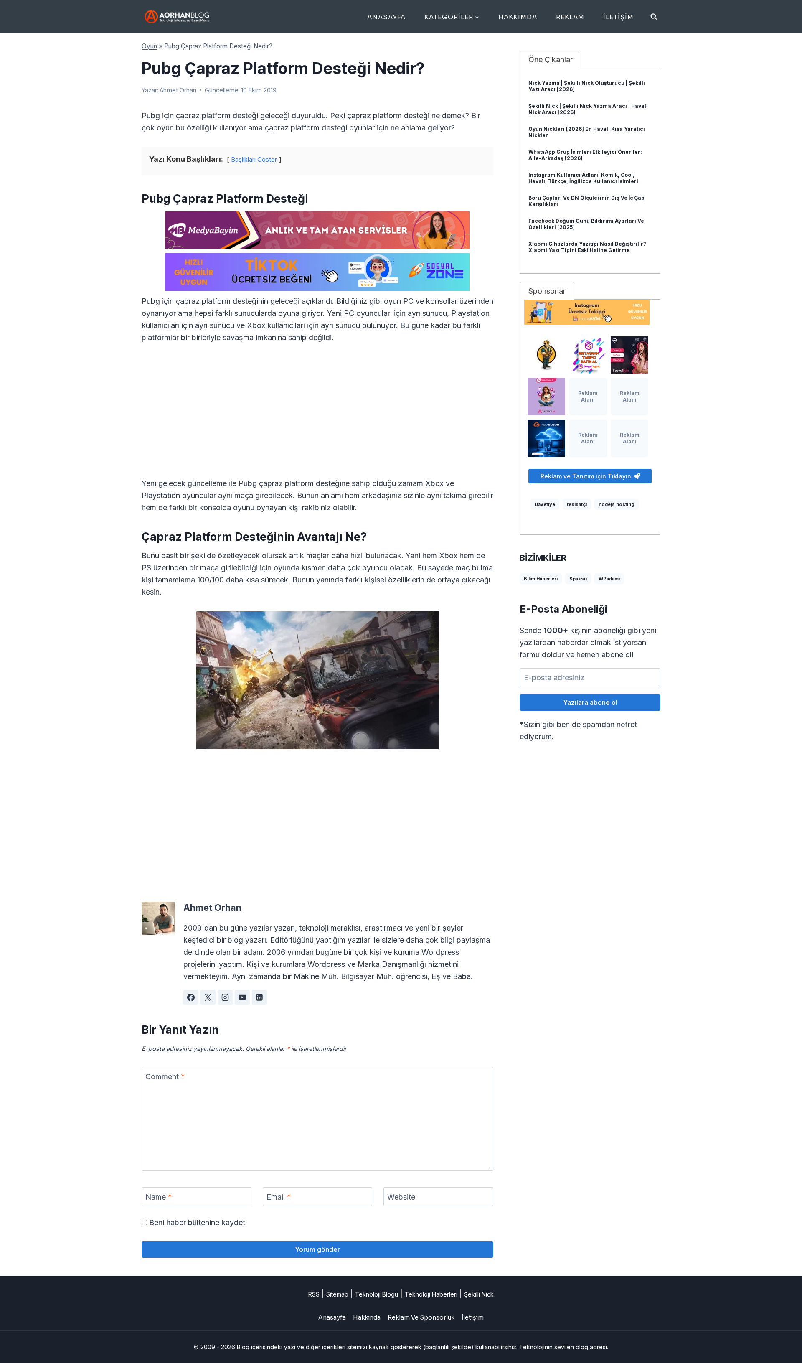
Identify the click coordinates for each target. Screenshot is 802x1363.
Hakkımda (517, 17)
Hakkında (367, 1317)
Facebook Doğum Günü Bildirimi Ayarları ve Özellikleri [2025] (586, 224)
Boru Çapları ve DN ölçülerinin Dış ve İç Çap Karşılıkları (586, 201)
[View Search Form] (653, 16)
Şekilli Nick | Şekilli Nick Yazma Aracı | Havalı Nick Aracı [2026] (588, 109)
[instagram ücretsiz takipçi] (590, 312)
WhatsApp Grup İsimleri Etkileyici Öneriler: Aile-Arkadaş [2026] (585, 155)
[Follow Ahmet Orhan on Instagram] (225, 997)
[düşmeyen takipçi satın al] (629, 355)
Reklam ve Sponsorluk (421, 1317)
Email (278, 1197)
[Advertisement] (317, 415)
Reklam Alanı (588, 396)
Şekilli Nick (479, 1294)
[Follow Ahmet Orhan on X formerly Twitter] (208, 997)
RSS (314, 1294)
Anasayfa (386, 17)
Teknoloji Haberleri (431, 1294)
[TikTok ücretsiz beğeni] (317, 272)
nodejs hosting (616, 504)
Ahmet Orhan (178, 90)
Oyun (149, 46)
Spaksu (578, 579)
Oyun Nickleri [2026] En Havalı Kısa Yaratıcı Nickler (586, 132)
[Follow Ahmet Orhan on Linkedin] (259, 997)
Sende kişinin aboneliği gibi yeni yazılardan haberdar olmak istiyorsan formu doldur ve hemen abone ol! (588, 642)
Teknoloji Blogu (376, 1294)
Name (158, 1197)
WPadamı (609, 579)
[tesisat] (546, 355)
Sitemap (337, 1294)
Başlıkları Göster (254, 159)
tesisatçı (577, 504)
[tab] (550, 59)
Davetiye (545, 504)
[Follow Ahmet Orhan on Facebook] (190, 997)
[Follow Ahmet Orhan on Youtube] (242, 997)
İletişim (618, 17)
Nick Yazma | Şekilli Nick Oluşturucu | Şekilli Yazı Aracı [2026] (586, 86)
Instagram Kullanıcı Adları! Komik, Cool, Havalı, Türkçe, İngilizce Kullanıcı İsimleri (583, 178)
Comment (165, 1076)
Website (401, 1197)
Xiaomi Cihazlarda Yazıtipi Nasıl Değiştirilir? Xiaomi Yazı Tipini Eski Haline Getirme (587, 247)
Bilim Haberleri (541, 579)
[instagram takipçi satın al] (588, 355)
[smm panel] (317, 230)
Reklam (570, 17)
